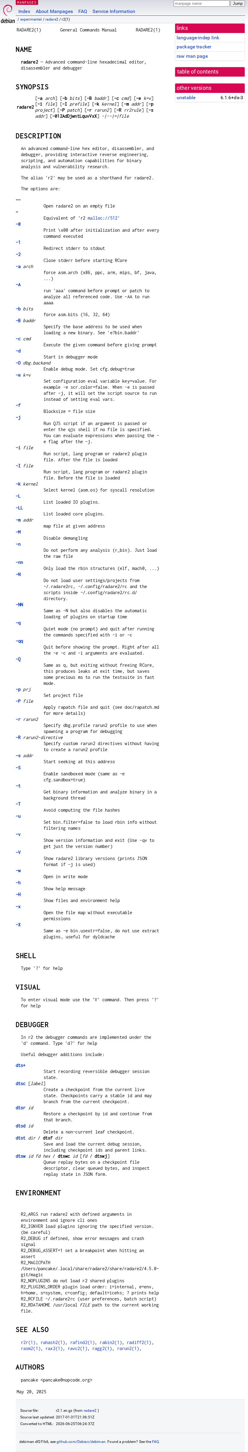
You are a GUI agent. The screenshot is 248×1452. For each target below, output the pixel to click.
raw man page (192, 56)
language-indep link (198, 38)
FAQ (82, 11)
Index (24, 11)
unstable (186, 97)
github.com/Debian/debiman (81, 1442)
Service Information (114, 11)
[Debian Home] (7, 12)
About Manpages (54, 11)
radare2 (51, 19)
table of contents (198, 72)
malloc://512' (104, 218)
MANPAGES (27, 2)
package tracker (194, 47)
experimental (31, 19)
